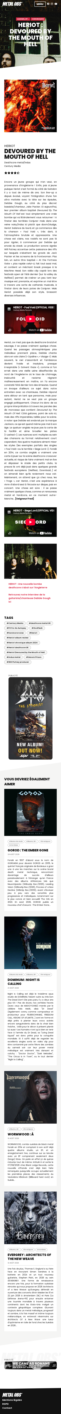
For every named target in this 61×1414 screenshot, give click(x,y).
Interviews (13, 845)
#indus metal (13, 657)
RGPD (5, 1404)
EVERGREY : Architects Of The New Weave (29, 1257)
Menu (40, 4)
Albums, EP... (23, 19)
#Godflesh (37, 628)
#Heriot (33, 633)
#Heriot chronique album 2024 (22, 642)
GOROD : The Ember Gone (28, 850)
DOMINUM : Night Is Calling (24, 982)
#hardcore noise (15, 633)
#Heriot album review (17, 637)
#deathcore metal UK (40, 623)
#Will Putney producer (18, 662)
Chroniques (38, 19)
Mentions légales (12, 1400)
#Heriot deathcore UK (18, 647)
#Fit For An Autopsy (16, 628)
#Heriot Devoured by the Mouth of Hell (26, 652)
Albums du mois (16, 841)
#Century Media (15, 623)
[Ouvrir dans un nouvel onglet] (30, 718)
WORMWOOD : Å (21, 1134)
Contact (7, 1408)
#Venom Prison (33, 657)
